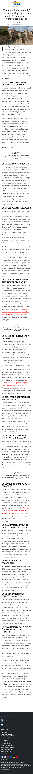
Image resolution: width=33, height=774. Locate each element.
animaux (16, 762)
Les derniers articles (7, 738)
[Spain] (17, 758)
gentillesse (19, 766)
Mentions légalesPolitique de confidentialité (9, 735)
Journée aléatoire (6, 749)
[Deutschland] (14, 758)
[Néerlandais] (8, 758)
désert (8, 766)
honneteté (9, 767)
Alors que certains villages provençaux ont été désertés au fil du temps (16, 510)
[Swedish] (11, 758)
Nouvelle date (5, 743)
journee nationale (6, 762)
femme (3, 767)
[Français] (2, 758)
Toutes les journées (7, 745)
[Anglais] (5, 758)
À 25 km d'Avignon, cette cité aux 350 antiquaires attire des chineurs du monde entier (16, 157)
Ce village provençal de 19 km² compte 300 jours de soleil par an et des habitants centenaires (16, 329)
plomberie (27, 766)
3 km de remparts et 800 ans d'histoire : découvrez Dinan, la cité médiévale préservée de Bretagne (16, 477)
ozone (13, 766)
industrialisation (6, 764)
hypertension (5, 769)
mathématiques (19, 767)
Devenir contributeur (7, 747)
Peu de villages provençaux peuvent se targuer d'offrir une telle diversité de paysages (15, 311)
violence (20, 764)
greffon (14, 764)
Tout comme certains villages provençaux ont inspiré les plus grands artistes (16, 382)
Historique (4, 732)
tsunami (22, 762)
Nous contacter (6, 751)
